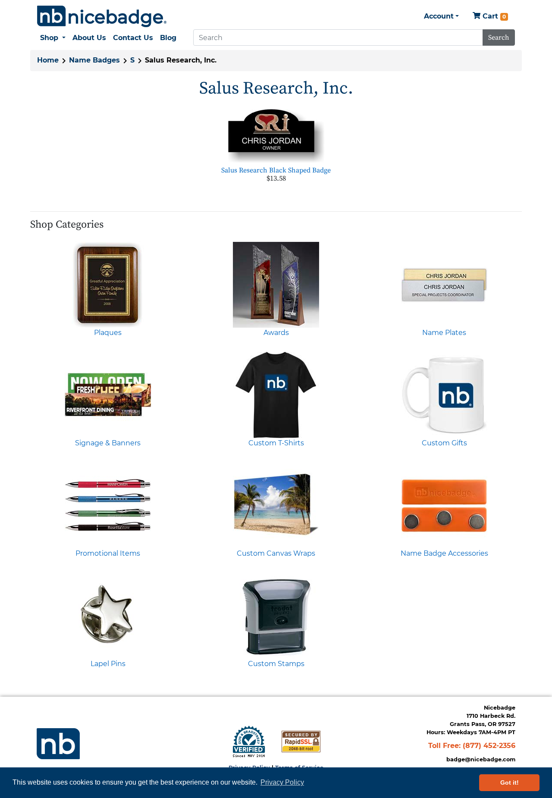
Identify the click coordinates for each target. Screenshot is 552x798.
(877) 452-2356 (489, 746)
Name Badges (94, 60)
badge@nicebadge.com (480, 759)
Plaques (108, 333)
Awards (276, 333)
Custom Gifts (444, 443)
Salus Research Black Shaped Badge (276, 170)
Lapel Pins (108, 664)
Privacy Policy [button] (282, 782)
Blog (168, 38)
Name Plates (444, 333)
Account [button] (439, 16)
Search (498, 37)
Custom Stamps (276, 664)
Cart (493, 16)
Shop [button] (50, 38)
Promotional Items (107, 553)
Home (48, 60)
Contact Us (133, 38)
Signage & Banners (108, 443)
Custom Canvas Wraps (276, 553)
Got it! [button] (509, 782)
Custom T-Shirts (276, 443)
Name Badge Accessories (444, 553)
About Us (89, 38)
